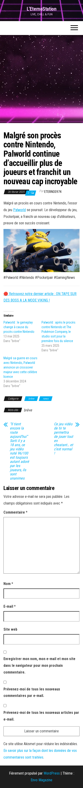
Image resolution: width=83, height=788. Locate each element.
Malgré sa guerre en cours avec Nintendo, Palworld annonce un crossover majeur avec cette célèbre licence (20, 367)
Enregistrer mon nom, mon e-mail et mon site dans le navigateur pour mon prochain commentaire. (39, 665)
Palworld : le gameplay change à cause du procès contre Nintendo (18, 327)
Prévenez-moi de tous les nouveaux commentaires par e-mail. (31, 692)
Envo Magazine (41, 780)
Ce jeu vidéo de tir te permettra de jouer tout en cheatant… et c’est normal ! (63, 438)
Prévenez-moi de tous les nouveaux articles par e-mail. (41, 715)
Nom (8, 583)
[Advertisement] (41, 79)
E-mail (9, 606)
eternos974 (52, 192)
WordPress (52, 773)
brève (31, 398)
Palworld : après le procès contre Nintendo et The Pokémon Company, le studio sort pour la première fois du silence (58, 332)
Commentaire (15, 512)
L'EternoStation (41, 9)
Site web (10, 629)
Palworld (19, 210)
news (45, 398)
